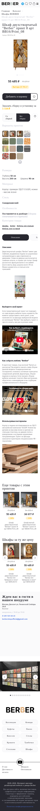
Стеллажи (10, 749)
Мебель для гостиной (11, 229)
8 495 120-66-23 (8, 616)
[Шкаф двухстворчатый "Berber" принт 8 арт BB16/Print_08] (11, 500)
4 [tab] (16, 695)
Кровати (11, 742)
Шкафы (29, 749)
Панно (29, 729)
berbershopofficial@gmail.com (15, 619)
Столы (29, 736)
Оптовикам (26, 769)
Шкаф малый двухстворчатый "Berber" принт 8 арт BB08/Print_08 (29, 526)
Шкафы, (5, 226)
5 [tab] (18, 695)
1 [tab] (10, 695)
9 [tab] (25, 695)
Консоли (11, 736)
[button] (17, 75)
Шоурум (25, 767)
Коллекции (11, 722)
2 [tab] (12, 695)
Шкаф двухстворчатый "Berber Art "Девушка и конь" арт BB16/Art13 (11, 578)
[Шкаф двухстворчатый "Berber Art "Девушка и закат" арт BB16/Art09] (29, 551)
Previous (5, 558)
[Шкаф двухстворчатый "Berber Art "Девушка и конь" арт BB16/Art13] (11, 551)
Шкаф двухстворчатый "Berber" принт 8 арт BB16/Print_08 (11, 526)
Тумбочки (29, 742)
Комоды (29, 722)
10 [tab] (27, 695)
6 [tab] (20, 695)
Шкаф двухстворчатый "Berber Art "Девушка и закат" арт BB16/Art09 (29, 578)
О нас (4, 767)
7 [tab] (22, 695)
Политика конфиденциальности (20, 806)
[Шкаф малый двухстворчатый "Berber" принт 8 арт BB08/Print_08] (29, 500)
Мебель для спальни (25, 226)
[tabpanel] (20, 676)
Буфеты (11, 729)
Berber (12, 226)
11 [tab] (29, 695)
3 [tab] (14, 695)
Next (35, 558)
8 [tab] (23, 695)
